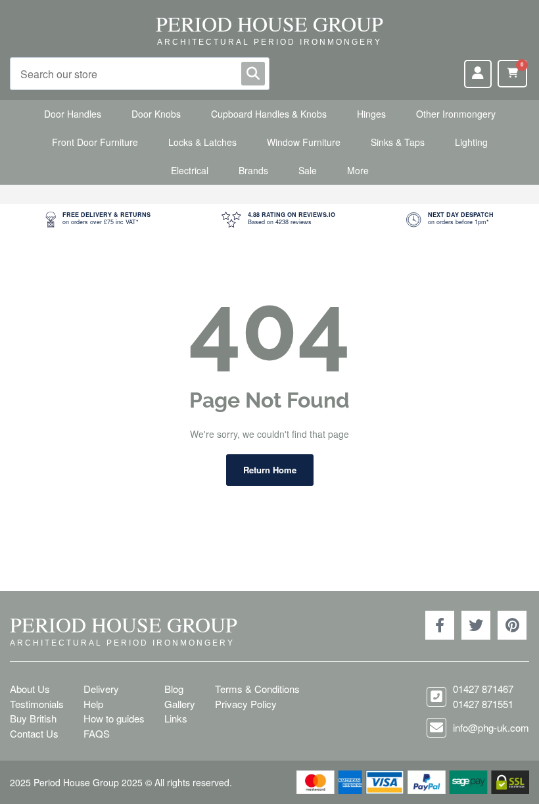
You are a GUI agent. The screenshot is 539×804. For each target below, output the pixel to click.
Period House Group (269, 23)
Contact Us (34, 733)
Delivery (101, 689)
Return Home (269, 469)
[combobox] (140, 73)
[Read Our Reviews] (278, 219)
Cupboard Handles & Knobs (269, 113)
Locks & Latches (202, 142)
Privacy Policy (246, 704)
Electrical (189, 170)
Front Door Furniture (95, 142)
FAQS (96, 733)
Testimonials (37, 704)
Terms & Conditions (257, 689)
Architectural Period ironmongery (269, 42)
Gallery (179, 704)
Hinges (371, 113)
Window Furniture (303, 142)
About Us (30, 689)
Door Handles (72, 113)
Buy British (33, 718)
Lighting (471, 142)
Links (175, 718)
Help (93, 704)
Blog (173, 689)
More (358, 170)
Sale (307, 170)
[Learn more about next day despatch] (449, 219)
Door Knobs (156, 113)
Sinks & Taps (398, 142)
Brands (253, 170)
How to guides (114, 718)
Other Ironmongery (456, 113)
